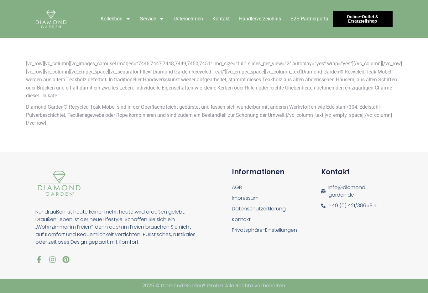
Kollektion (112, 19)
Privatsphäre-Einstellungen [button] (264, 230)
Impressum (245, 198)
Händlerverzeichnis (260, 19)
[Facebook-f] (39, 259)
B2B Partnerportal (310, 19)
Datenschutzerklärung (259, 208)
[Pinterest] (66, 259)
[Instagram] (52, 259)
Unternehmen (188, 19)
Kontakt (221, 19)
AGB (237, 187)
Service (148, 19)
